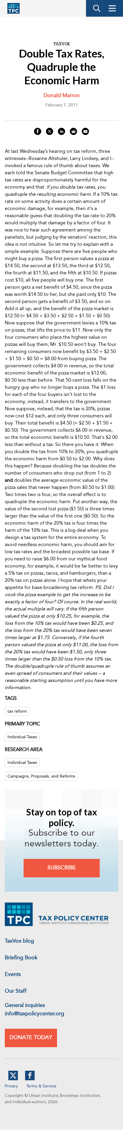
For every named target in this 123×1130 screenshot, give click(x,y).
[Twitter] (13, 1079)
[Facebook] (30, 1079)
